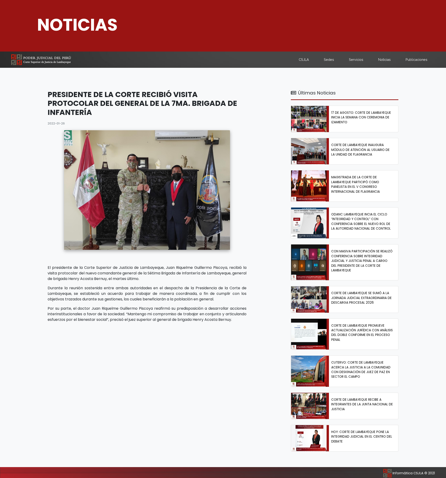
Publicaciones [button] (416, 60)
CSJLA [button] (304, 60)
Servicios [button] (356, 60)
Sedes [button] (329, 60)
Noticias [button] (384, 60)
